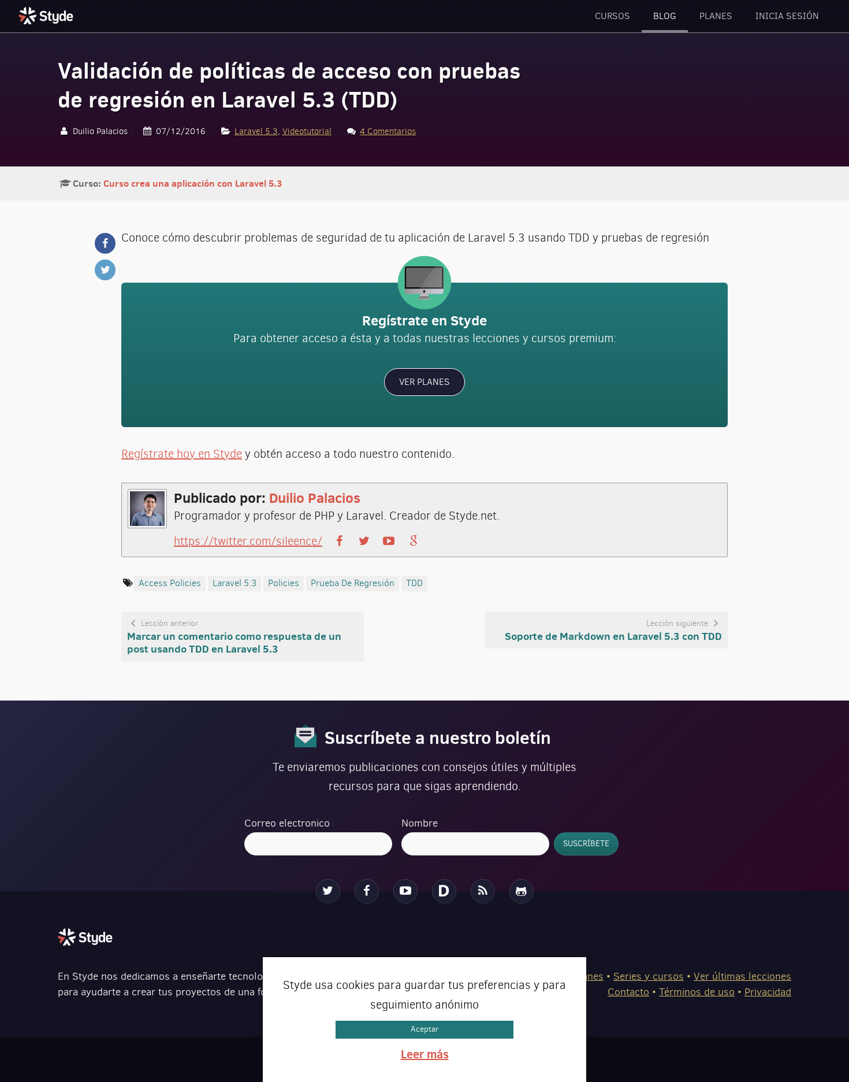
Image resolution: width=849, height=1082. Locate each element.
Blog (664, 16)
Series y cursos (648, 976)
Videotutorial (307, 131)
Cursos (612, 16)
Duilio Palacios (314, 497)
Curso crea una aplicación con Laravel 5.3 (192, 183)
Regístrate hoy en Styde (181, 454)
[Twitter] (328, 891)
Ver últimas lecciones (742, 976)
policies (283, 583)
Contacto (628, 992)
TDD (414, 583)
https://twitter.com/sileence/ (248, 541)
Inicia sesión (787, 16)
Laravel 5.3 (256, 131)
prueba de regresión (352, 583)
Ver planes (424, 382)
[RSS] (482, 891)
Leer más (425, 1054)
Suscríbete (586, 843)
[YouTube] (405, 891)
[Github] (521, 891)
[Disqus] (444, 891)
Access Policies (170, 583)
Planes (715, 16)
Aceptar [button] (424, 1029)
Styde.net (47, 15)
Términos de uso (697, 992)
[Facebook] (366, 891)
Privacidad (767, 992)
